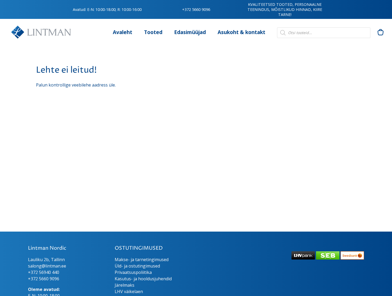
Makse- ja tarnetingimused (142, 259)
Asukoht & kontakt (241, 32)
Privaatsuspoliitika (133, 272)
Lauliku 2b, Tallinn (46, 259)
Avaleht (122, 32)
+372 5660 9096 (196, 9)
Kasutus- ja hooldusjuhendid (143, 279)
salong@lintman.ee (47, 266)
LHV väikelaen (129, 291)
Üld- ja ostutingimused (137, 266)
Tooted (153, 32)
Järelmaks (124, 285)
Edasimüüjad (190, 32)
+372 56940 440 (43, 272)
